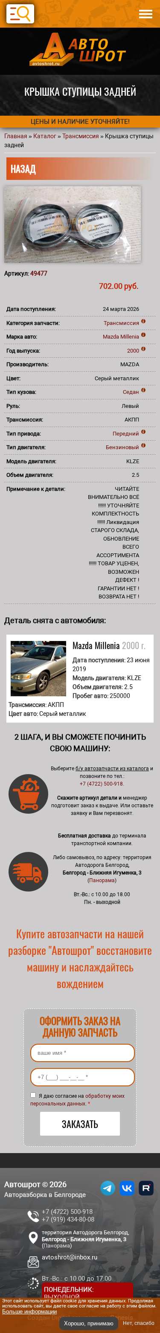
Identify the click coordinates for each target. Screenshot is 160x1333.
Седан (131, 392)
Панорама (102, 880)
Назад (23, 168)
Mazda (111, 336)
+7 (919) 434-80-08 (68, 1219)
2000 (133, 350)
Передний (126, 433)
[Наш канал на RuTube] (146, 1195)
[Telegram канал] (107, 1195)
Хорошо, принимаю (88, 1323)
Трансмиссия (80, 136)
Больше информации (29, 1311)
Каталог (44, 136)
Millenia (129, 336)
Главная (15, 136)
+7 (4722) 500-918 (101, 784)
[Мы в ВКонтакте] (127, 1195)
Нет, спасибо (138, 1323)
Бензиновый (122, 447)
